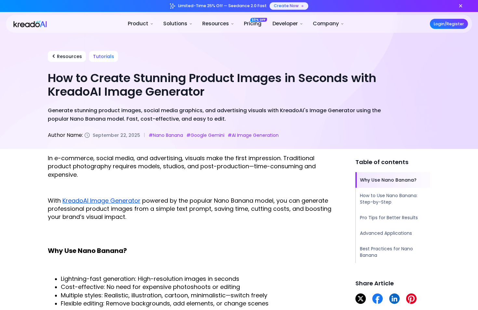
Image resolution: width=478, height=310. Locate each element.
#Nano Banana (166, 135)
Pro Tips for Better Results (389, 217)
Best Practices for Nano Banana (386, 251)
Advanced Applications (386, 233)
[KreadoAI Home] (27, 23)
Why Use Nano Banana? (388, 180)
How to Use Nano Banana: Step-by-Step (389, 198)
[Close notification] (460, 6)
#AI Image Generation (253, 135)
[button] (141, 24)
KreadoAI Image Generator (101, 200)
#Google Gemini (205, 135)
